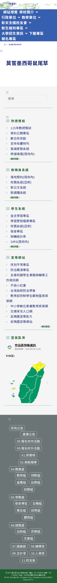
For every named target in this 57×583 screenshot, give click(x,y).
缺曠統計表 (18, 236)
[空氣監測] (28, 372)
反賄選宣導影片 (21, 316)
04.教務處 (18, 469)
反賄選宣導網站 (21, 321)
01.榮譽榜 (28, 455)
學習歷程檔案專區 (23, 221)
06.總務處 (18, 525)
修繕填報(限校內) (22, 154)
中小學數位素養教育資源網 (29, 306)
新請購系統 (18, 192)
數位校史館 (18, 138)
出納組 (21, 531)
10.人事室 (38, 553)
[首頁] (5, 44)
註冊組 (35, 482)
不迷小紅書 (18, 285)
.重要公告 (28, 434)
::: (4, 3)
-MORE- (13, 159)
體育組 (28, 517)
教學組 (21, 475)
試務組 (28, 489)
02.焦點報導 (28, 462)
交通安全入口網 (21, 311)
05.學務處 (18, 497)
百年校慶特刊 (19, 143)
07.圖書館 (19, 546)
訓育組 (35, 510)
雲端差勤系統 (19, 148)
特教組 (35, 475)
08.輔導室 (38, 546)
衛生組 (21, 510)
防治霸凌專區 (19, 270)
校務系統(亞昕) (21, 182)
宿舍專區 (16, 231)
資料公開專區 (19, 133)
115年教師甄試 (20, 128)
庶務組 (35, 531)
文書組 (28, 538)
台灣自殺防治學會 (23, 290)
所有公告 (17, 428)
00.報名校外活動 (28, 448)
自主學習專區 (19, 215)
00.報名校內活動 (28, 441)
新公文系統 (18, 187)
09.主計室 (19, 553)
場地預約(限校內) (22, 177)
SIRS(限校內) (19, 241)
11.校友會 (28, 560)
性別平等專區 (19, 264)
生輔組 (37, 503)
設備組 (21, 482)
